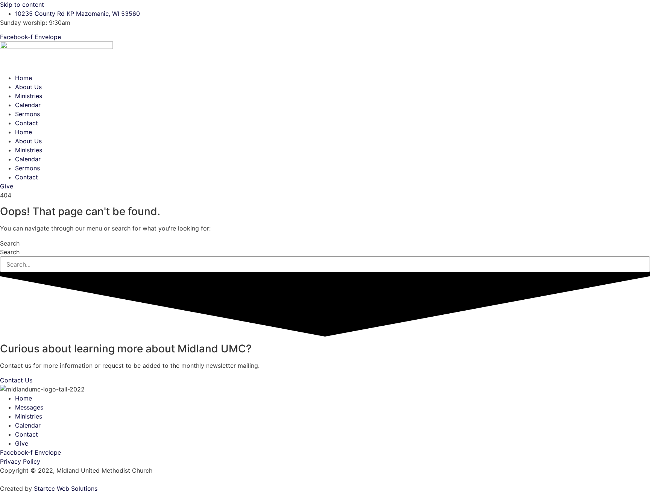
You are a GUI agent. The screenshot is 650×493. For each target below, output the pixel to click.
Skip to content (22, 4)
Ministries (28, 96)
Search (10, 243)
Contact (26, 123)
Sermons (27, 114)
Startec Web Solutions (65, 488)
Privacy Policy (20, 461)
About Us (28, 87)
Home (23, 78)
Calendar (28, 105)
